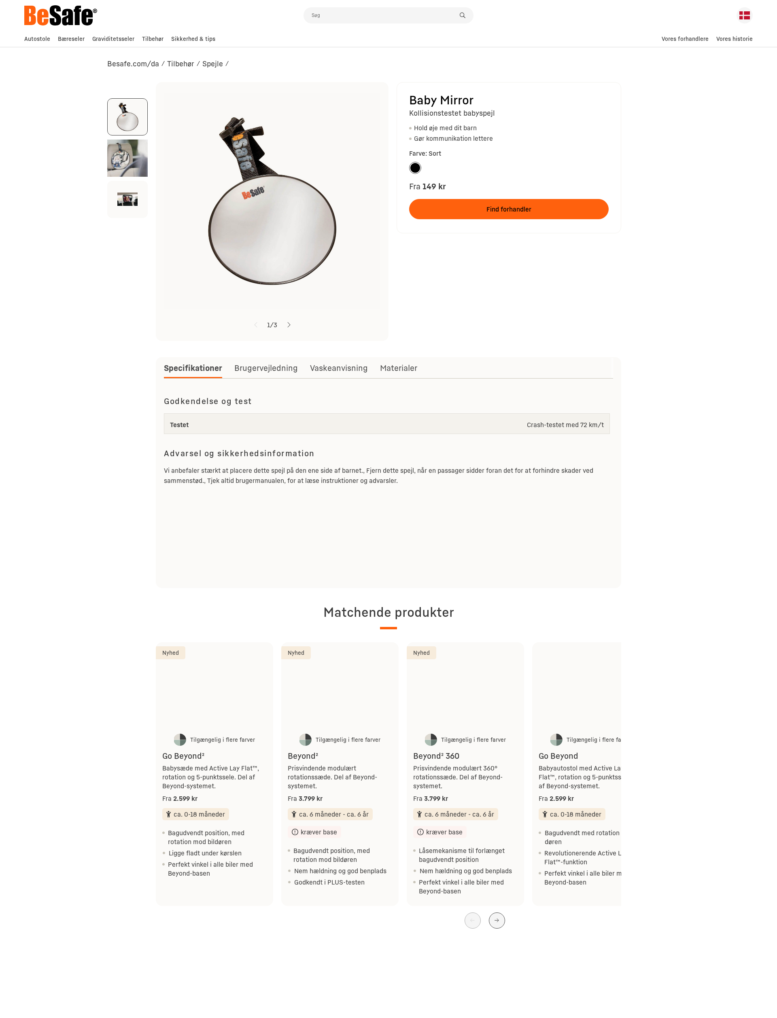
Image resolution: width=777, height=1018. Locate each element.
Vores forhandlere (685, 38)
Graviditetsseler (113, 38)
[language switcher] (745, 15)
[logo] (164, 15)
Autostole (37, 38)
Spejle (212, 63)
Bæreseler (71, 38)
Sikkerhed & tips (193, 38)
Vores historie (734, 38)
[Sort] (415, 168)
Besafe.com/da (133, 63)
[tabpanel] (388, 486)
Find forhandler (508, 209)
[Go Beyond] (591, 686)
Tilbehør (152, 38)
